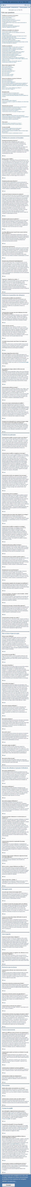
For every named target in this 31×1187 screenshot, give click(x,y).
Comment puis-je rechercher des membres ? (10, 110)
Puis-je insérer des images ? (7, 69)
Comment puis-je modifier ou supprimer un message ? (12, 48)
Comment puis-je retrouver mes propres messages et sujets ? (13, 111)
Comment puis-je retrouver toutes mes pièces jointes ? (12, 124)
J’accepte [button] (8, 1185)
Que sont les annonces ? (6, 72)
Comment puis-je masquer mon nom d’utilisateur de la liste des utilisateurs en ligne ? (13, 33)
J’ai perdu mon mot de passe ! (7, 24)
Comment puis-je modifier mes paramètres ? (10, 31)
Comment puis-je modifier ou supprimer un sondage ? (12, 52)
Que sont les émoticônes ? (7, 68)
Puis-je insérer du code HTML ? (8, 67)
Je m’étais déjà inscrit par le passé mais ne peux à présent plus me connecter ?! (14, 23)
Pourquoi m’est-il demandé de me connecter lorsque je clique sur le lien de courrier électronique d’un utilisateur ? (15, 42)
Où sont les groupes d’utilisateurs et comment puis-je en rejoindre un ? (15, 83)
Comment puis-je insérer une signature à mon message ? (12, 49)
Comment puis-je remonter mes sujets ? (9, 62)
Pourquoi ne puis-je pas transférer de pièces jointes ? (12, 55)
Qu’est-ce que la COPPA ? (7, 17)
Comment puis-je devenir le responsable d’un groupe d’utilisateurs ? (14, 84)
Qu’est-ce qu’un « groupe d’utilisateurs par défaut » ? (11, 87)
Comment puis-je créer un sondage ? (9, 50)
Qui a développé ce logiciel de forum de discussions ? (12, 128)
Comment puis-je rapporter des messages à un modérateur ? (13, 57)
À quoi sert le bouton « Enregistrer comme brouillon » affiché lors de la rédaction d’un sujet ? (15, 59)
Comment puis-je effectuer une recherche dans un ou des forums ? (14, 106)
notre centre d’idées (22, 1128)
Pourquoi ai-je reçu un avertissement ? (9, 56)
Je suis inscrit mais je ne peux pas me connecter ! (11, 20)
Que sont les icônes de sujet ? (7, 75)
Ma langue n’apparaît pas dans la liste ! (9, 37)
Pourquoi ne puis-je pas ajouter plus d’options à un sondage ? (13, 51)
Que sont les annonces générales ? (8, 70)
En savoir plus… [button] (12, 1181)
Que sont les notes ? (6, 73)
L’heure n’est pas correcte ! (7, 34)
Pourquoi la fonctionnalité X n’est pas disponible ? (11, 129)
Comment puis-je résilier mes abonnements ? (10, 119)
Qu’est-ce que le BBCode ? (7, 66)
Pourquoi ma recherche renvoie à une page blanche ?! (12, 109)
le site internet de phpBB (23, 362)
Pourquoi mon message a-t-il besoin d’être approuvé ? (12, 61)
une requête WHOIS (14, 1143)
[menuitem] (4, 5)
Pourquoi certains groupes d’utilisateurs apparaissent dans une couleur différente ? (15, 86)
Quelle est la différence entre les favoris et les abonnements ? (13, 115)
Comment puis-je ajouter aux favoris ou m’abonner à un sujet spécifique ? (15, 116)
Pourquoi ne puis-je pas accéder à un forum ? (10, 54)
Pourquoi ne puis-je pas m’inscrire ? (8, 19)
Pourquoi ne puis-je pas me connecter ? (9, 21)
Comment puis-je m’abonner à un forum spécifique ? (11, 117)
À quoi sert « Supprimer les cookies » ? (9, 27)
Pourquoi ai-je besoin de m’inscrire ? (8, 16)
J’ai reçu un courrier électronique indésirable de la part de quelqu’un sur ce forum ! (15, 96)
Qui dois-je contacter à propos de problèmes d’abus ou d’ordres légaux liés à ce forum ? (15, 131)
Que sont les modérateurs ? (7, 80)
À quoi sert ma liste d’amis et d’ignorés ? (9, 100)
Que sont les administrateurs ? (7, 79)
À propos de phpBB (6, 1118)
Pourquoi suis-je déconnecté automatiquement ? (11, 26)
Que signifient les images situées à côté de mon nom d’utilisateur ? (14, 38)
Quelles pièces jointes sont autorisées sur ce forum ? (12, 123)
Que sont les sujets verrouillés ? (8, 74)
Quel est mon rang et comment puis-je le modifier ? (11, 40)
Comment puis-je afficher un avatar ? (9, 39)
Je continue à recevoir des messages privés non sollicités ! (13, 94)
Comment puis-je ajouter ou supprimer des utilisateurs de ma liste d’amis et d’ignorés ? (15, 102)
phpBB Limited (10, 1113)
